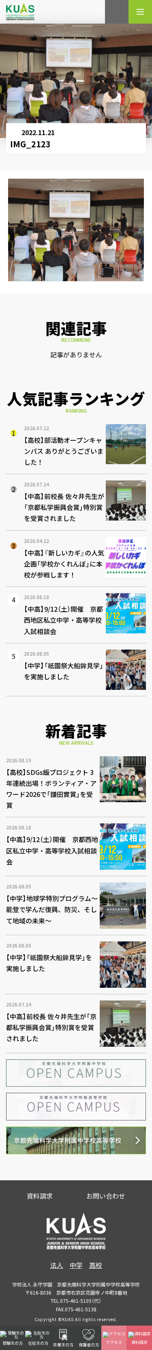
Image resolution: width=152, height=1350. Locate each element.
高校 (95, 1265)
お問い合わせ (105, 1196)
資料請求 (40, 1196)
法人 (56, 1265)
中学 (76, 1265)
